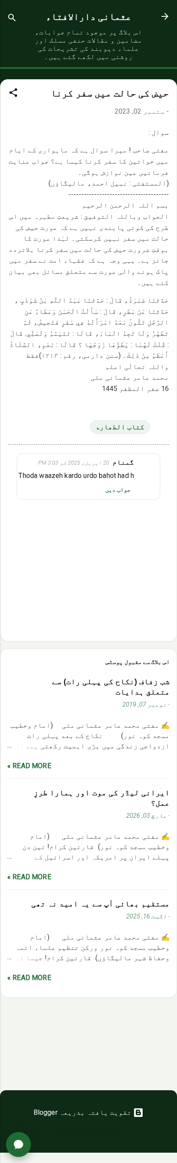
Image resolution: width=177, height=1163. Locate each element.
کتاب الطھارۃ (119, 427)
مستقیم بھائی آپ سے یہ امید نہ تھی (100, 903)
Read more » (29, 766)
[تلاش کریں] (12, 19)
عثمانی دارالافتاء (89, 16)
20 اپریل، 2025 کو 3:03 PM (73, 462)
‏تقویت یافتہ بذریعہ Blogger (84, 1112)
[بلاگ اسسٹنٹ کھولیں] (18, 1144)
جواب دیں (118, 489)
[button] (13, 94)
